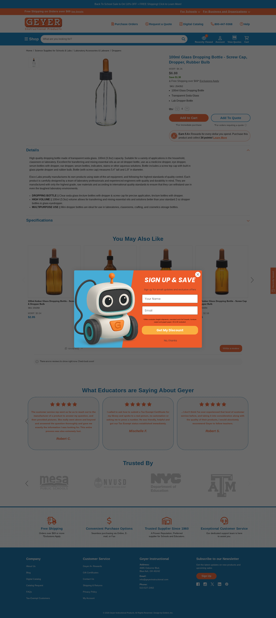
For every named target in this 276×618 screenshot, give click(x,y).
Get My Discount (170, 330)
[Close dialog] (198, 274)
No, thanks (170, 340)
